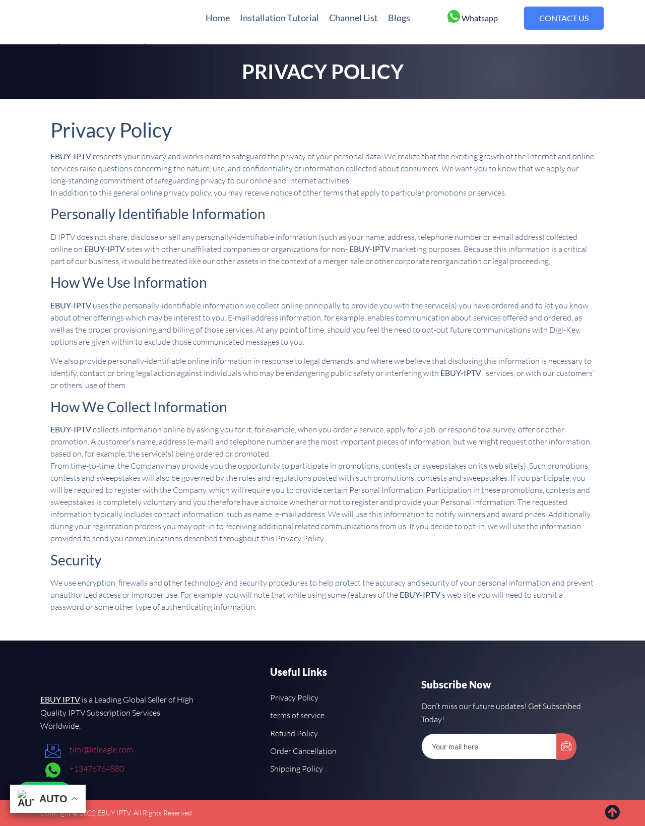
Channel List (353, 17)
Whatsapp (480, 18)
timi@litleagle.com (101, 749)
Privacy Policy (294, 697)
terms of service (297, 715)
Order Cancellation (303, 751)
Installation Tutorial (279, 17)
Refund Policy (294, 733)
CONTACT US (564, 18)
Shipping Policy (296, 769)
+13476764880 (97, 769)
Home (218, 17)
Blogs (399, 17)
